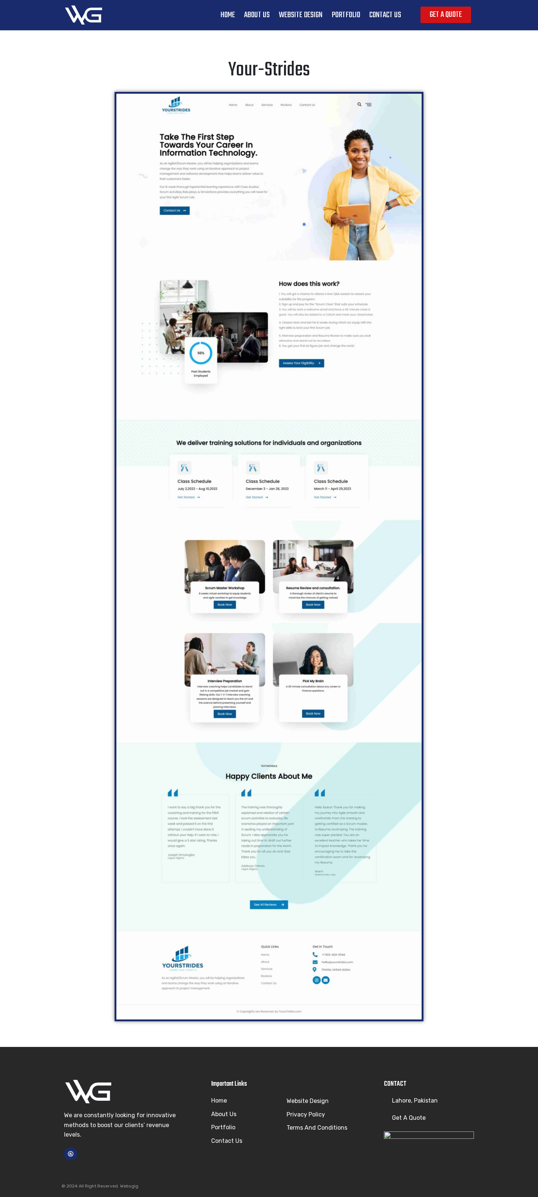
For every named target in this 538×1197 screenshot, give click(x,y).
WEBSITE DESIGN (300, 15)
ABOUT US (257, 15)
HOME (227, 15)
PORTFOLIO (346, 15)
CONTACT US (385, 15)
